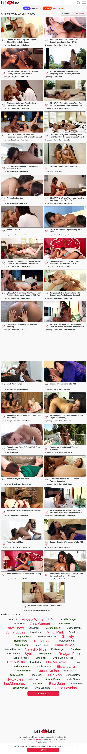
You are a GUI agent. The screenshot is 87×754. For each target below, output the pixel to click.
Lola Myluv (35, 662)
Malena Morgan (67, 640)
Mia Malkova (56, 662)
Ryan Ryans (20, 640)
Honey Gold (15, 77)
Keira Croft (24, 140)
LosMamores (14, 683)
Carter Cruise (25, 108)
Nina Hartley (17, 421)
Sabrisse (76, 649)
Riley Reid (19, 623)
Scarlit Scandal (44, 666)
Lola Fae (23, 329)
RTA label (37, 740)
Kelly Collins (16, 675)
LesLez (12, 3)
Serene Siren (53, 628)
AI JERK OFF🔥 (58, 8)
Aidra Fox (37, 683)
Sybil (29, 653)
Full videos (47, 8)
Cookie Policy (68, 746)
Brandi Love (75, 632)
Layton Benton (68, 235)
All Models (43, 693)
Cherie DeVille (74, 628)
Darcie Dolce (67, 421)
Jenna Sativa (73, 675)
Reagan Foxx (69, 653)
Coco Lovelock (67, 688)
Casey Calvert (25, 266)
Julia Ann (54, 675)
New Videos (66, 14)
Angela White (32, 619)
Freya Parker (24, 670)
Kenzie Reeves (12, 649)
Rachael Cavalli (19, 687)
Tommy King (67, 45)
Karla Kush (33, 679)
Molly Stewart (74, 679)
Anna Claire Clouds (63, 657)
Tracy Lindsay (23, 636)
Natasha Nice (35, 649)
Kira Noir (75, 662)
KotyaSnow (15, 628)
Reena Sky (67, 108)
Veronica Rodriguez (69, 329)
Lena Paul (34, 628)
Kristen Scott (44, 640)
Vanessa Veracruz (46, 636)
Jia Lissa (68, 670)
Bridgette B (45, 653)
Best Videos (79, 14)
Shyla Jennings (42, 687)
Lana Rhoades (21, 657)
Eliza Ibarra (66, 666)
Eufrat (51, 619)
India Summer (22, 666)
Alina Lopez (15, 632)
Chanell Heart (15, 45)
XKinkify (67, 636)
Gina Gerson (40, 623)
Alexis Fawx (21, 645)
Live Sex (26, 8)
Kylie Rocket (13, 653)
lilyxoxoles (14, 679)
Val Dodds (67, 266)
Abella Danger (25, 45)
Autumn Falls (76, 683)
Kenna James (64, 645)
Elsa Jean (57, 683)
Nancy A (12, 619)
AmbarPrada (53, 679)
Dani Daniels (64, 623)
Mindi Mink (55, 632)
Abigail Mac (36, 632)
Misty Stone (24, 171)
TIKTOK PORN (36, 8)
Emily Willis (16, 662)
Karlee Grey (36, 675)
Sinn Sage (41, 657)
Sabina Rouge (25, 298)
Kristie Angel (57, 649)
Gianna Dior (23, 203)
